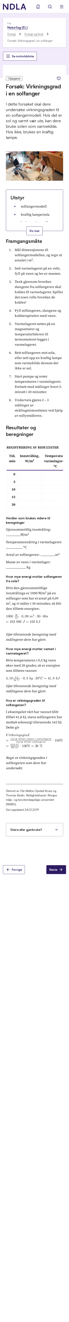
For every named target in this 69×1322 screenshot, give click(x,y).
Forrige (17, 869)
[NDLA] (14, 7)
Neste (53, 869)
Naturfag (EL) (17, 27)
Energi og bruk (33, 34)
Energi (11, 34)
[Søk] (49, 6)
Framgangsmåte (24, 241)
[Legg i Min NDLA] (58, 78)
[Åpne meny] (61, 6)
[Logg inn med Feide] (38, 6)
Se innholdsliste (23, 56)
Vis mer (34, 231)
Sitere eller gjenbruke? (26, 830)
